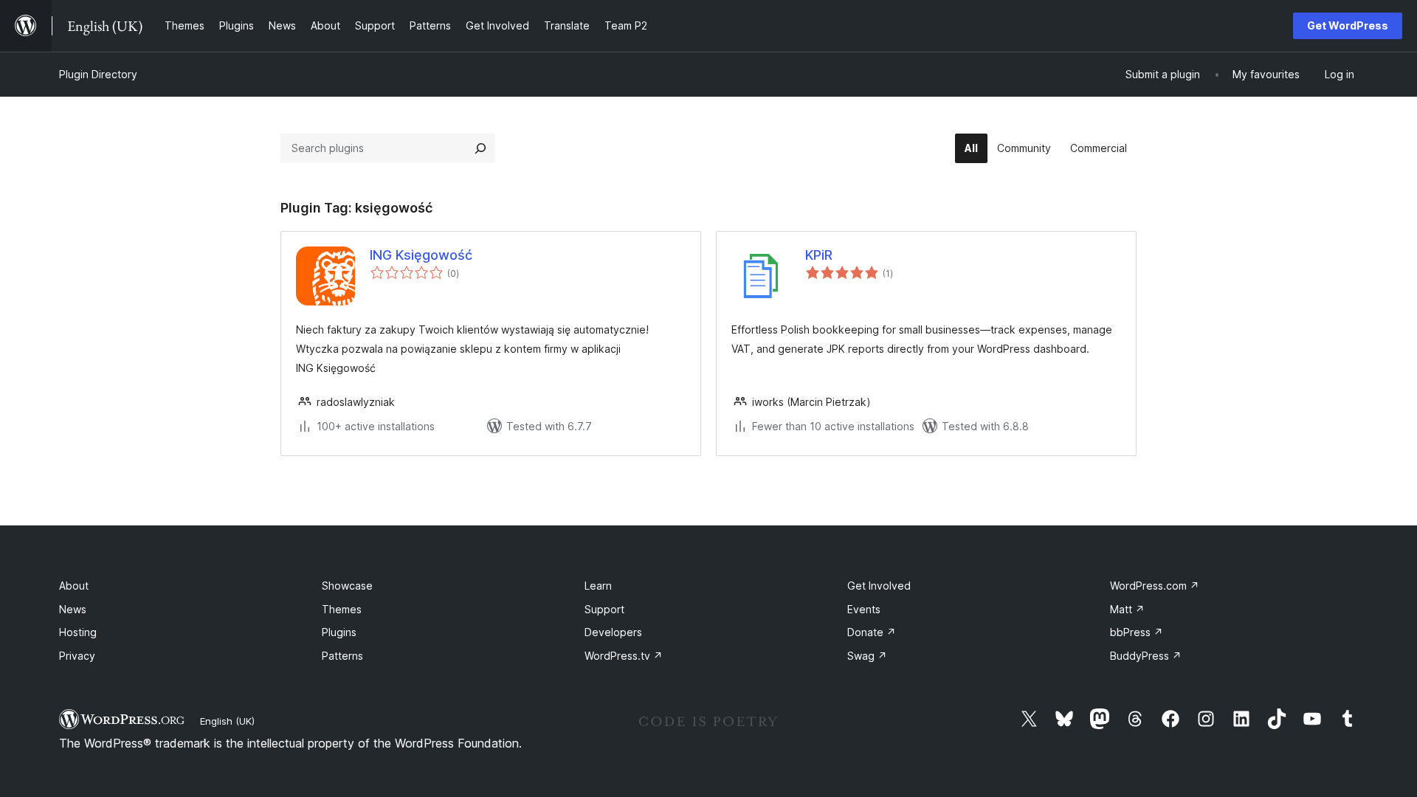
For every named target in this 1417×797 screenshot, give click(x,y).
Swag (867, 655)
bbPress (1136, 632)
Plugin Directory (98, 74)
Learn (598, 585)
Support (604, 609)
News (72, 609)
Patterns (342, 655)
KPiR (818, 255)
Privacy (77, 655)
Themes (342, 609)
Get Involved (879, 585)
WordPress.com (1154, 585)
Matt (1127, 609)
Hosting (78, 632)
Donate (871, 632)
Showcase (347, 585)
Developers (613, 632)
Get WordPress (1347, 25)
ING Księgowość (421, 255)
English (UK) (227, 721)
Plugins (339, 632)
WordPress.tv (624, 655)
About (74, 585)
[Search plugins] (480, 148)
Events (863, 609)
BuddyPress (1146, 655)
